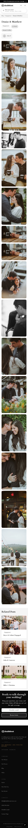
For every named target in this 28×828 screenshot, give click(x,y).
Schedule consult (14, 710)
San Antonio (4, 791)
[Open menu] (25, 5)
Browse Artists (14, 715)
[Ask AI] (25, 824)
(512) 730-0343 (5, 805)
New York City (5, 786)
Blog (3, 15)
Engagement (8, 15)
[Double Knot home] (7, 5)
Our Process (4, 764)
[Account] (21, 5)
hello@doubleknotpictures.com (9, 801)
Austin (15, 26)
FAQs (3, 772)
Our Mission (4, 759)
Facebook (12, 749)
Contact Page (5, 814)
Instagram (5, 749)
